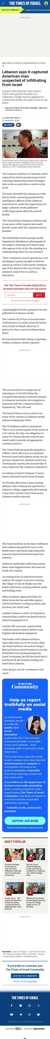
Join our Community (10, 10)
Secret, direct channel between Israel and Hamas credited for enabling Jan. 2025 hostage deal (35, 869)
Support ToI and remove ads (37, 10)
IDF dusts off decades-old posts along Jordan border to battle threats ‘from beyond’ (13, 903)
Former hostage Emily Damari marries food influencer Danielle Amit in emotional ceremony (13, 869)
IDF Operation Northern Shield (15, 954)
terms (36, 301)
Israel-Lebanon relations (12, 956)
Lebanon (41, 954)
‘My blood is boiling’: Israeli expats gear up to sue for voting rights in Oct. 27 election (35, 902)
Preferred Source (14, 110)
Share (9, 125)
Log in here (32, 981)
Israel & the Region (19, 952)
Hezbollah (32, 954)
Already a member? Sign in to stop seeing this (25, 827)
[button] (46, 3)
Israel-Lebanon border (37, 952)
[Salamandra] (39, 1028)
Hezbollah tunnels (30, 956)
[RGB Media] (19, 1029)
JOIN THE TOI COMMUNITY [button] (25, 976)
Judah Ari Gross (11, 118)
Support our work (25, 821)
